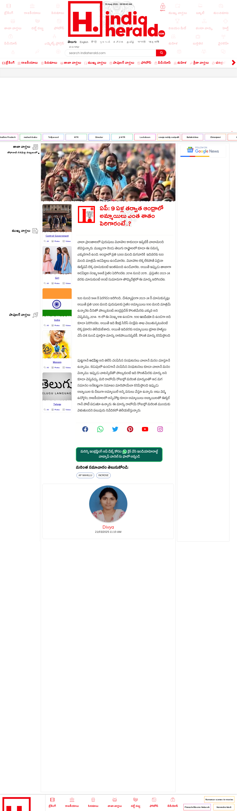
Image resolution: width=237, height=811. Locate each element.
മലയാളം (74, 46)
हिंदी (93, 42)
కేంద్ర (118, 323)
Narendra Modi (224, 807)
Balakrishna (189, 137)
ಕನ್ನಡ (118, 42)
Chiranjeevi (212, 137)
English (84, 42)
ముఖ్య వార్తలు (21, 231)
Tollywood (50, 137)
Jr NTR (119, 137)
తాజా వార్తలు (21, 147)
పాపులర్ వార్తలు (19, 315)
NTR (73, 137)
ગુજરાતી (105, 42)
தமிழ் (130, 42)
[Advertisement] (118, 103)
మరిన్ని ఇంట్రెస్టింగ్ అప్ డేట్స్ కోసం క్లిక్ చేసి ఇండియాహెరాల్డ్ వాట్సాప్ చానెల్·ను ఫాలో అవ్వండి (119, 454)
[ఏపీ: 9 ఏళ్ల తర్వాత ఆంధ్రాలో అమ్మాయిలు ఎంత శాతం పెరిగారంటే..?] (108, 200)
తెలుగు (72, 42)
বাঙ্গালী (154, 42)
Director (96, 137)
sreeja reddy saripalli (165, 137)
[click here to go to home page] (117, 35)
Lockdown (142, 137)
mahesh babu (27, 137)
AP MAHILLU (85, 475)
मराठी (141, 42)
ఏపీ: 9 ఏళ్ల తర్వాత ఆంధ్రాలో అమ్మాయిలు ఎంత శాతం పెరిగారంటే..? (131, 217)
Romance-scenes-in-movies (219, 799)
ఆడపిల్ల (93, 361)
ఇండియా (145, 317)
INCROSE (103, 475)
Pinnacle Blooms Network (197, 807)
